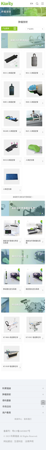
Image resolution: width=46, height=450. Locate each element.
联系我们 (27, 419)
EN (31, 3)
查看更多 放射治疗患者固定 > (23, 197)
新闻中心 (18, 419)
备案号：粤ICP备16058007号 (17, 431)
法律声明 (29, 441)
